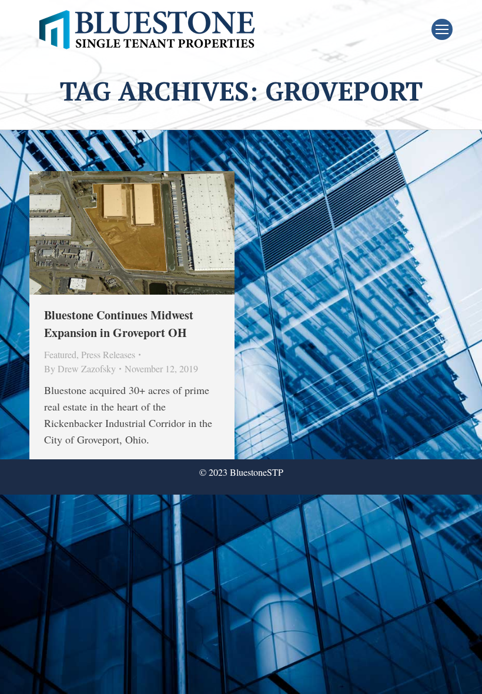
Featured (60, 354)
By (80, 368)
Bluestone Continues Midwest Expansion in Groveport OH (118, 323)
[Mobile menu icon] (442, 29)
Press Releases (108, 354)
